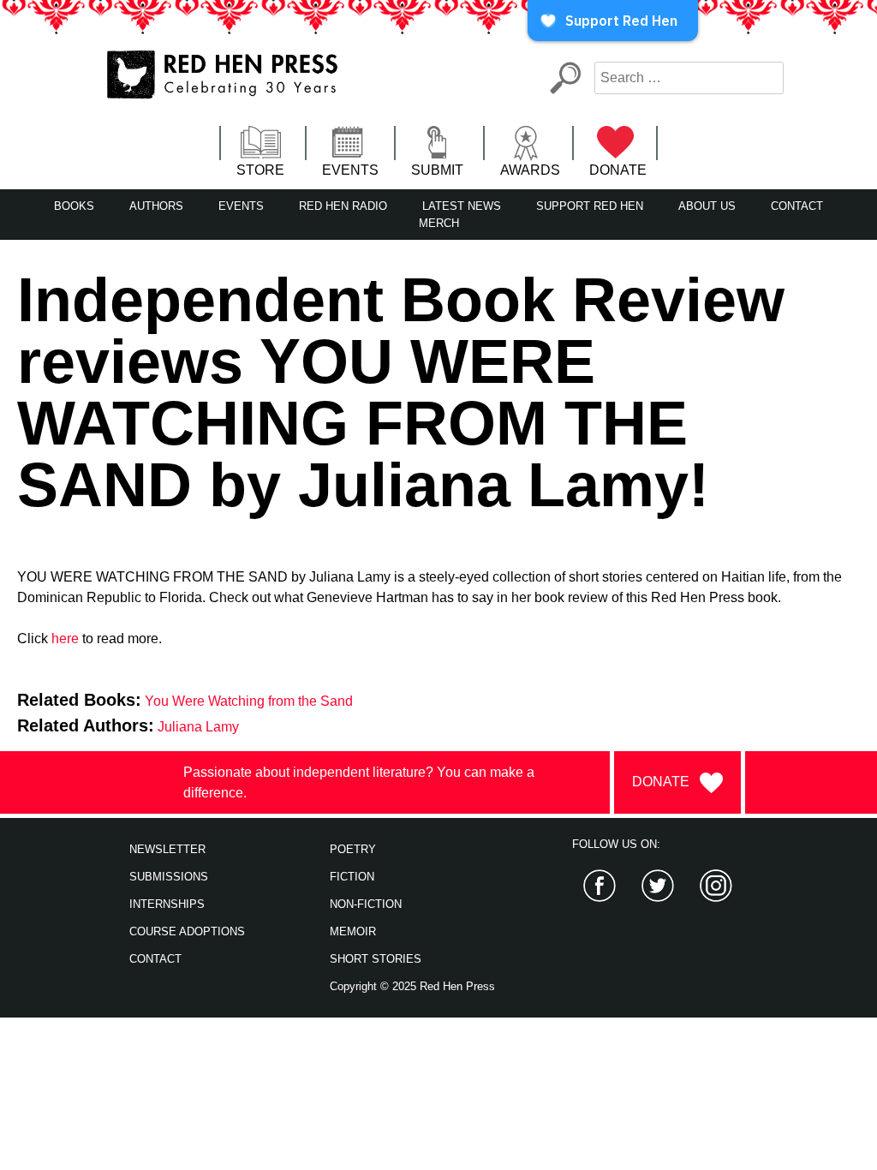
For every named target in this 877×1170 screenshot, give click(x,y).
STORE (260, 170)
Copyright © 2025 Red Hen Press (412, 986)
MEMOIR (353, 931)
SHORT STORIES (375, 958)
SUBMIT (437, 170)
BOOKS (74, 206)
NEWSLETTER (167, 849)
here (65, 638)
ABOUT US (707, 206)
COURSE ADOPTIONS (187, 931)
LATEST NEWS (461, 206)
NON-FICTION (366, 904)
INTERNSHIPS (167, 904)
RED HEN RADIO (343, 206)
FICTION (352, 876)
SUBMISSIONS (168, 876)
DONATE (618, 170)
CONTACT (797, 206)
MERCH (439, 223)
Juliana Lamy (198, 726)
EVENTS (350, 170)
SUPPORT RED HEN (589, 206)
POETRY (353, 849)
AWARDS (530, 170)
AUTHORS (156, 206)
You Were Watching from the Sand (249, 701)
